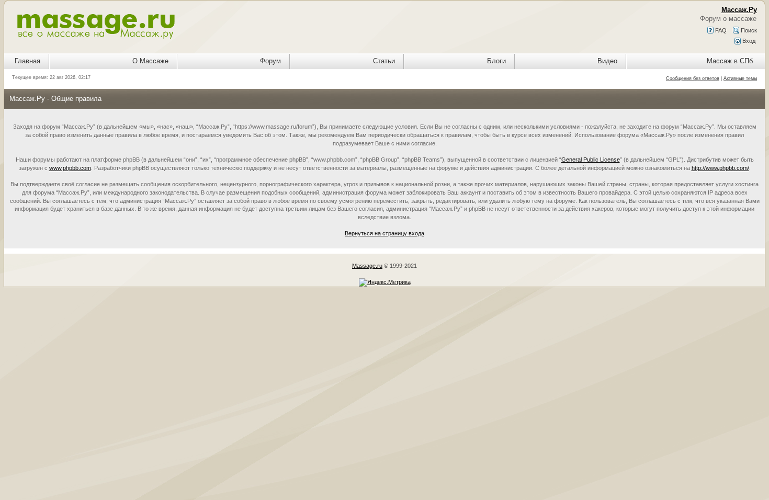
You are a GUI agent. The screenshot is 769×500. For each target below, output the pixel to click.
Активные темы (740, 78)
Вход (748, 41)
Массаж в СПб (730, 61)
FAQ (720, 30)
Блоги (496, 61)
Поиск (748, 30)
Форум (270, 61)
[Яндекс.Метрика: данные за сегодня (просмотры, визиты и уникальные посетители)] (385, 282)
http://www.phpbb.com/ (720, 168)
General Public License (590, 159)
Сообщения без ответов (692, 78)
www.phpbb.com (70, 168)
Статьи (384, 61)
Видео (607, 61)
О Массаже (150, 61)
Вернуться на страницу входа (384, 233)
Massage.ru (367, 266)
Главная (27, 61)
